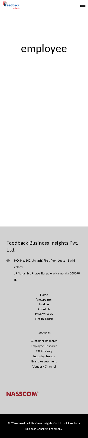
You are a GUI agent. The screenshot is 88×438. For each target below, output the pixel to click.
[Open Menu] (83, 5)
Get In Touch (44, 318)
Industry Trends (44, 356)
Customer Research (44, 341)
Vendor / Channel (44, 366)
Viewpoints (44, 299)
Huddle (44, 304)
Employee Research (44, 346)
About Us (44, 309)
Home (44, 294)
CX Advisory (44, 351)
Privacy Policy (44, 314)
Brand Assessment (44, 361)
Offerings (44, 333)
